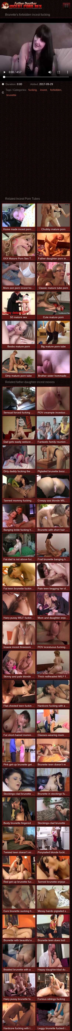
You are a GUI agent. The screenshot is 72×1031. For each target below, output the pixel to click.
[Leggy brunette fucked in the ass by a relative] (53, 1014)
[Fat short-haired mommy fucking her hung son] (19, 721)
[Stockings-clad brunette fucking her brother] (19, 779)
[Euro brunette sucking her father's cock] (19, 897)
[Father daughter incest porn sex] (22, 5)
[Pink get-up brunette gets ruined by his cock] (19, 750)
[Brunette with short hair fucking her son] (53, 515)
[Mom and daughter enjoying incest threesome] (53, 603)
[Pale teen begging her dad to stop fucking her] (53, 574)
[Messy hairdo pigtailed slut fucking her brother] (53, 897)
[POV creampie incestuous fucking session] (53, 398)
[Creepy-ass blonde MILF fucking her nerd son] (53, 486)
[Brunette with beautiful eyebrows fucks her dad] (19, 926)
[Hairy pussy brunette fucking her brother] (19, 984)
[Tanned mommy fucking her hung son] (19, 486)
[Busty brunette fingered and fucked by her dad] (19, 809)
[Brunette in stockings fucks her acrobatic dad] (53, 779)
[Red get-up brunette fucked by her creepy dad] (19, 867)
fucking (32, 89)
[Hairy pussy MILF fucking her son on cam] (19, 603)
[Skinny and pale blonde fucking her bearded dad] (19, 662)
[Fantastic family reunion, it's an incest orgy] (53, 427)
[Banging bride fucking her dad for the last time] (19, 515)
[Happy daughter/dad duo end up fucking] (53, 955)
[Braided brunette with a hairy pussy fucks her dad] (19, 955)
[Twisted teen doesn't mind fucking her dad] (19, 838)
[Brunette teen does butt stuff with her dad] (53, 926)
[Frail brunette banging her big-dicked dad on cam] (53, 545)
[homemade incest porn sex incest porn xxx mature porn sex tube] (66, 5)
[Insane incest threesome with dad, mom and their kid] (19, 633)
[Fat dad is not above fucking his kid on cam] (19, 545)
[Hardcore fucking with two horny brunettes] (19, 1014)
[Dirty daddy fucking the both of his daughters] (19, 457)
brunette (11, 95)
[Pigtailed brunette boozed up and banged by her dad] (53, 457)
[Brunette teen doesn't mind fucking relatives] (53, 750)
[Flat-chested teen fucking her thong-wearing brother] (19, 691)
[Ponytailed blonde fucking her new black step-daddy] (53, 838)
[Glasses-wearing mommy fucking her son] (53, 721)
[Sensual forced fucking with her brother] (19, 398)
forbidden (55, 89)
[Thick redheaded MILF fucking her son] (53, 662)
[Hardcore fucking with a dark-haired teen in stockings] (53, 691)
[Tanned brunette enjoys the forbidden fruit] (53, 867)
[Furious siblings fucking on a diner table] (53, 984)
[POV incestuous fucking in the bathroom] (53, 633)
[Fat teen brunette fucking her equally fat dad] (19, 574)
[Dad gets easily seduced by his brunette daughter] (19, 427)
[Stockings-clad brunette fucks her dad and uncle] (53, 809)
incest (43, 89)
